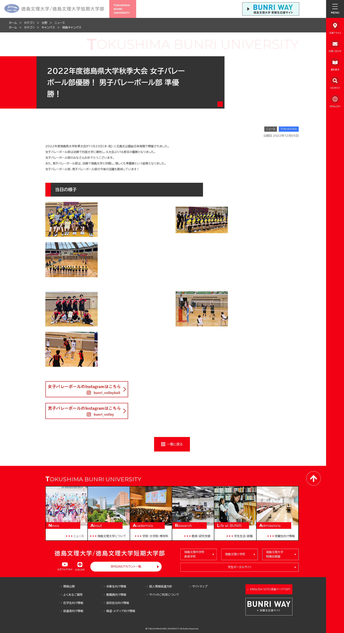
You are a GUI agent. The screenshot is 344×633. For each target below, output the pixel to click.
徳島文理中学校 (194, 554)
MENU (335, 12)
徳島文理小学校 (235, 554)
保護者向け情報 (73, 611)
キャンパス (48, 27)
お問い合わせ (335, 51)
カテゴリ (29, 22)
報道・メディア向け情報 (120, 611)
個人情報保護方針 (160, 586)
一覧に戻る (175, 444)
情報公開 (69, 586)
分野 (44, 22)
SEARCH (335, 88)
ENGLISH (335, 106)
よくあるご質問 (73, 594)
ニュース (59, 22)
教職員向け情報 (116, 594)
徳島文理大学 (274, 554)
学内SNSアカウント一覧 (126, 566)
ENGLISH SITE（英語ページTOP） (270, 589)
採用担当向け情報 (117, 602)
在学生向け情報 (73, 602)
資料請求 (335, 69)
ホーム (13, 22)
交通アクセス (335, 33)
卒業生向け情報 (116, 586)
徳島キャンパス (71, 27)
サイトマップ (199, 586)
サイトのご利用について (164, 594)
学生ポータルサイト (240, 567)
